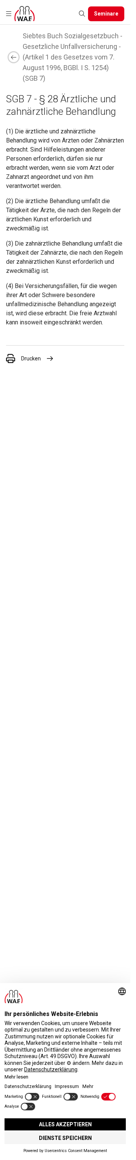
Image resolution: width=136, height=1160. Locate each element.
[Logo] (24, 13)
